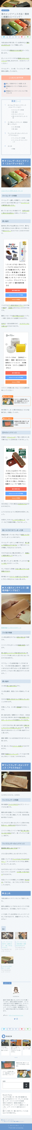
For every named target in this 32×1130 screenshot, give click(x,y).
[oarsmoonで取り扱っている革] (7, 959)
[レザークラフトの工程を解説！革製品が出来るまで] (21, 935)
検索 (4, 1081)
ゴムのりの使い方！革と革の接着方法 (15, 1097)
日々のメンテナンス (18, 114)
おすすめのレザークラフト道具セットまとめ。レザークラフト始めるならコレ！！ (15, 1107)
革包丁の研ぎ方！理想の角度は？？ (14, 1103)
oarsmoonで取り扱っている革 (7, 967)
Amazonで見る (16, 299)
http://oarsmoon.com (16, 1015)
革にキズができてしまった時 (20, 117)
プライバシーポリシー (15, 1125)
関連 (14, 149)
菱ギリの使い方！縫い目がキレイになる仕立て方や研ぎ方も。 (15, 1112)
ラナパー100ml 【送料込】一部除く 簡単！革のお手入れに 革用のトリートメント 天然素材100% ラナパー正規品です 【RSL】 (16, 362)
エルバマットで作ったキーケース (12, 191)
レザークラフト (5, 10)
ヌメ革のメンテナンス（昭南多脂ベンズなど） (18, 123)
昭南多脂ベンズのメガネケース (11, 628)
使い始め (15, 112)
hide (18, 101)
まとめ (10, 146)
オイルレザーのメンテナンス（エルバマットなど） (17, 106)
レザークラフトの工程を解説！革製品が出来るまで (21, 943)
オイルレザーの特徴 (18, 110)
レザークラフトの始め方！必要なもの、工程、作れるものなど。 (7, 944)
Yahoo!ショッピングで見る (16, 295)
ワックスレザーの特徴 (19, 138)
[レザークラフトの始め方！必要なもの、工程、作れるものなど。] (7, 935)
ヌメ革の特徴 (16, 127)
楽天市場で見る (16, 290)
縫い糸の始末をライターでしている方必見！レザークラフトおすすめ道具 (15, 1100)
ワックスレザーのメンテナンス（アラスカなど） (18, 134)
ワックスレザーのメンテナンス (20, 140)
